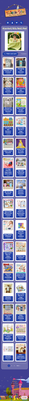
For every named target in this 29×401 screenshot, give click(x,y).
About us (14, 381)
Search (14, 379)
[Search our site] (21, 23)
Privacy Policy (14, 387)
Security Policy (14, 385)
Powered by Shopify (14, 393)
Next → (18, 366)
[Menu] (8, 23)
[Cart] (17, 23)
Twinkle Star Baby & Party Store (16, 391)
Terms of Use (14, 383)
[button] (10, 54)
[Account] (12, 23)
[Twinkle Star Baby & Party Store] (14, 10)
